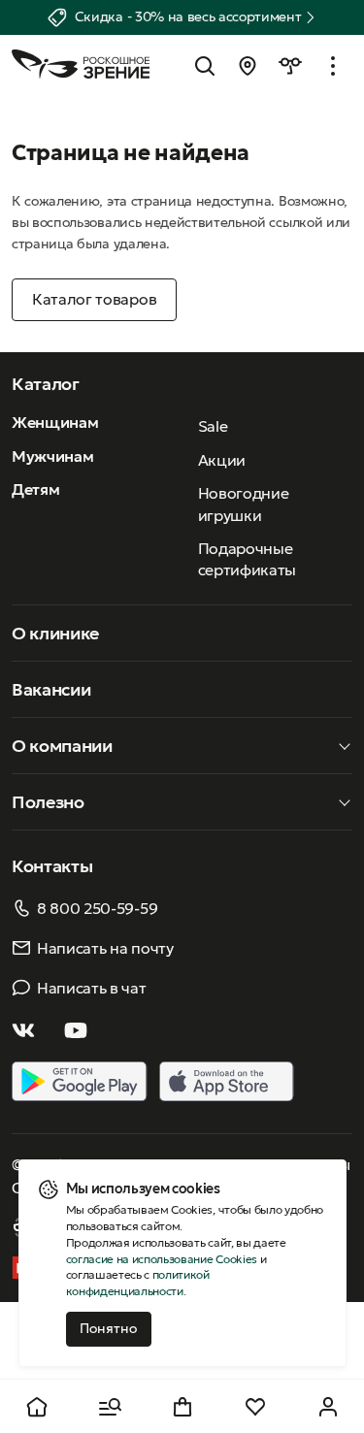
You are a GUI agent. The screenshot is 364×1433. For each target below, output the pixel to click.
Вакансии (51, 689)
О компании (62, 745)
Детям (35, 489)
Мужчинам (52, 456)
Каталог (46, 384)
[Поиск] (204, 66)
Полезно (48, 802)
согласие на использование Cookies (161, 1259)
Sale (213, 426)
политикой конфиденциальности (138, 1282)
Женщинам (55, 422)
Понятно (108, 1328)
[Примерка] (290, 66)
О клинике (55, 633)
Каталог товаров (94, 299)
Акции (222, 460)
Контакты (52, 866)
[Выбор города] (247, 66)
